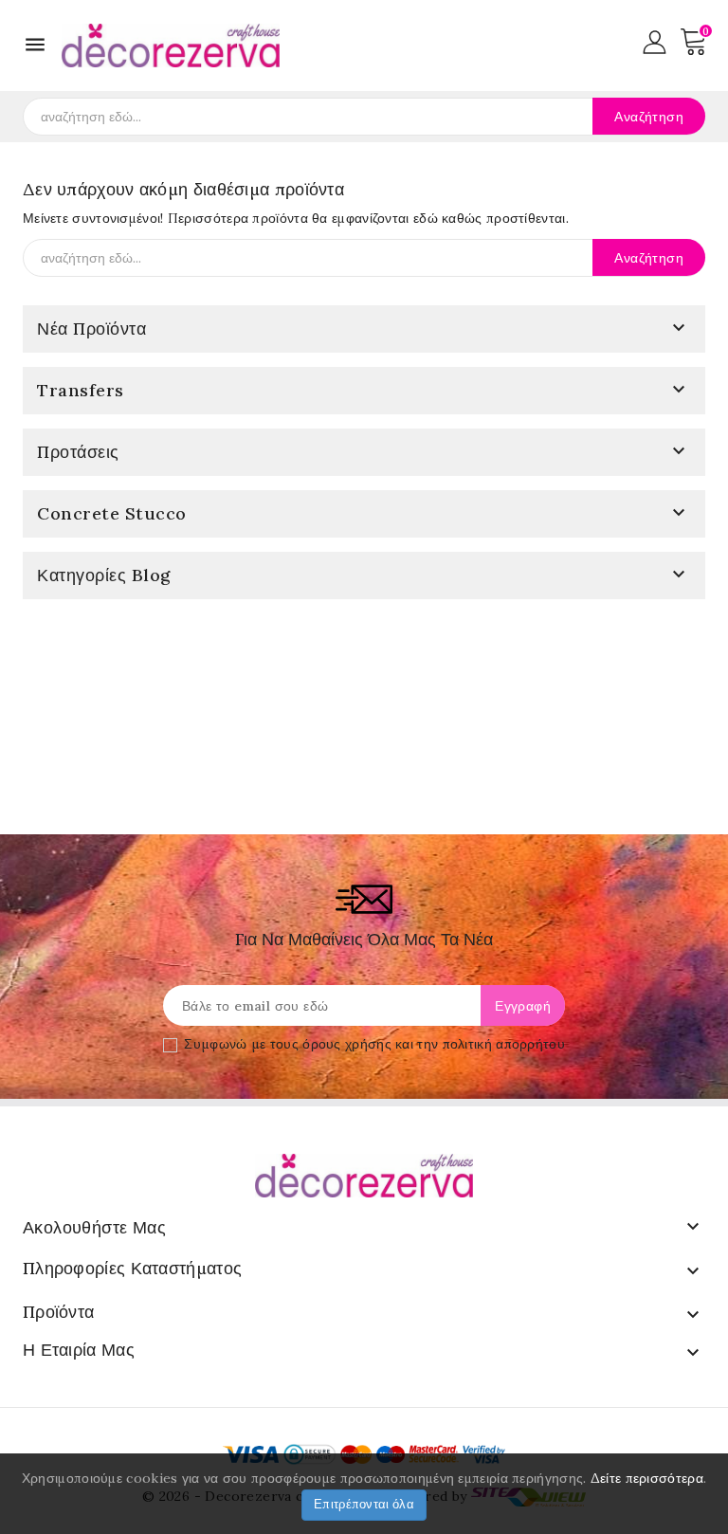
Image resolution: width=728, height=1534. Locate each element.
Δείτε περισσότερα (647, 1478)
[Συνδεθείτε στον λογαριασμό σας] (654, 40)
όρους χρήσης (346, 1043)
